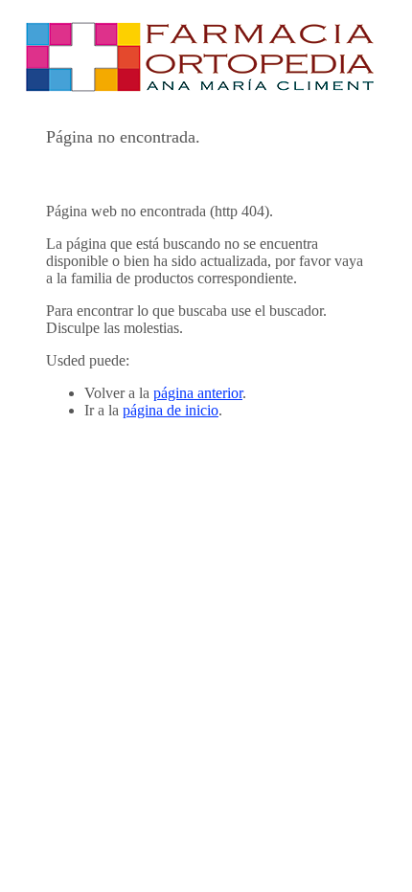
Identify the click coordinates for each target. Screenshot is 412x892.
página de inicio (170, 410)
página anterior (197, 393)
